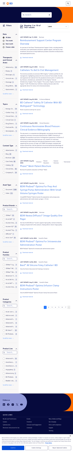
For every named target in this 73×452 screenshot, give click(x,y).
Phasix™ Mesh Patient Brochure (35, 166)
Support (51, 427)
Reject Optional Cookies (60, 447)
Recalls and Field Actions (9, 419)
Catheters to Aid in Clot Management (39, 70)
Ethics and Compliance (55, 424)
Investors (29, 422)
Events (28, 419)
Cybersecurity (6, 424)
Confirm (13, 447)
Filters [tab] (9, 26)
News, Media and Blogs (55, 419)
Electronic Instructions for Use (11, 427)
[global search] (68, 3)
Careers (5, 422)
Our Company (52, 422)
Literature (29, 427)
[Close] (70, 435)
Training (51, 430)
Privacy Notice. (48, 443)
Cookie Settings (36, 447)
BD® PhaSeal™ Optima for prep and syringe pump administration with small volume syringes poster (40, 190)
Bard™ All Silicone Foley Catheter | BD (39, 265)
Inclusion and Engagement (34, 424)
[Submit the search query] (24, 15)
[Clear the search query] (49, 15)
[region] (36, 443)
